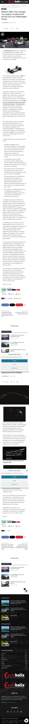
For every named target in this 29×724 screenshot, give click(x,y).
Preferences (14, 368)
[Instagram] (18, 711)
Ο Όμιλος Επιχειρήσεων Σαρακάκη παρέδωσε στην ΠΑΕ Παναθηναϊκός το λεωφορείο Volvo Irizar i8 (18, 602)
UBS (6, 298)
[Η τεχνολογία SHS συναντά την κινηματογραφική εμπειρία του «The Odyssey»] (5, 610)
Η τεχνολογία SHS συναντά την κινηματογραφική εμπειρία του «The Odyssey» (18, 609)
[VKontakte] (21, 711)
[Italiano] (27, 1)
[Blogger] (8, 711)
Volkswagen (9, 284)
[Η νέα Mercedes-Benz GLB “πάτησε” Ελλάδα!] (5, 352)
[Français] (22, 1)
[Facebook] (11, 711)
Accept (14, 360)
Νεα (5, 5)
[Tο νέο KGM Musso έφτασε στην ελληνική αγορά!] (5, 344)
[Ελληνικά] (25, 1)
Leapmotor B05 (13, 615)
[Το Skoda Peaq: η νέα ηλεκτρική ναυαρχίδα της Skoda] (5, 337)
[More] (17, 28)
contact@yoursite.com (11, 702)
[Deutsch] (23, 1)
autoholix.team (5, 22)
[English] (20, 1)
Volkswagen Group (17, 298)
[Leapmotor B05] (5, 617)
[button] (27, 354)
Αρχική (2, 5)
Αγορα (8, 5)
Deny (14, 364)
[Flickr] (14, 711)
